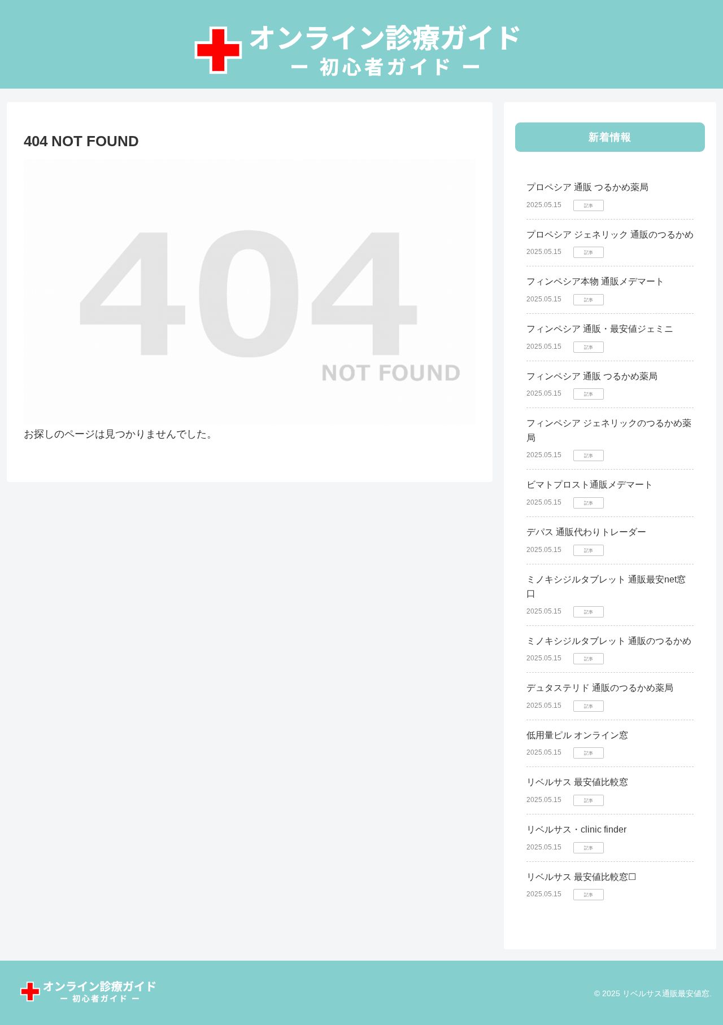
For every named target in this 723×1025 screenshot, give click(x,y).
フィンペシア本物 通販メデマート (595, 281)
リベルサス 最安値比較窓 (577, 782)
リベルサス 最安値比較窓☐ (581, 877)
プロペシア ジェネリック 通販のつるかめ (610, 234)
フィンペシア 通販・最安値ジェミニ (599, 329)
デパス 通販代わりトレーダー (586, 532)
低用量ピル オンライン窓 (577, 735)
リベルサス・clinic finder (576, 829)
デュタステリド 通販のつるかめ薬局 (599, 688)
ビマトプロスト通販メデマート (589, 484)
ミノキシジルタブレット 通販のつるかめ (608, 641)
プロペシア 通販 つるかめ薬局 (587, 187)
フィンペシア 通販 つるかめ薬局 (591, 376)
